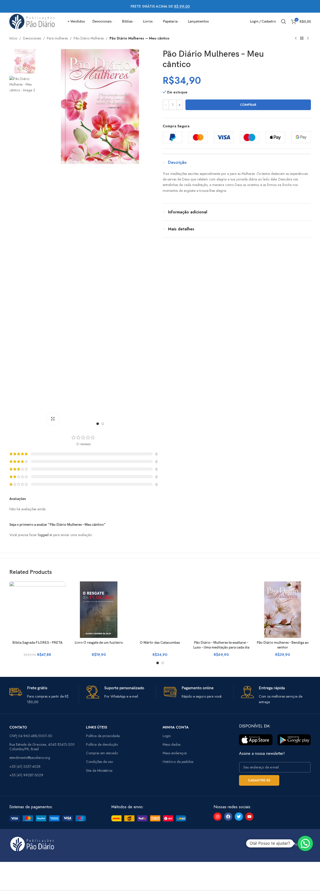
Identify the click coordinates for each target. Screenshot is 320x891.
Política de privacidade (103, 735)
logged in (45, 534)
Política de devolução (102, 744)
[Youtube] (249, 817)
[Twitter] (239, 817)
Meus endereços (175, 753)
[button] (305, 843)
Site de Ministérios (99, 770)
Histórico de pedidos (178, 761)
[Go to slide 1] (97, 423)
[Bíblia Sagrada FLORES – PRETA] (37, 609)
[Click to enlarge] (53, 418)
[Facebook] (228, 817)
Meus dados (171, 744)
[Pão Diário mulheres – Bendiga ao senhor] (282, 609)
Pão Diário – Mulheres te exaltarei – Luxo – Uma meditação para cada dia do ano (221, 647)
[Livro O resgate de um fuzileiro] (99, 609)
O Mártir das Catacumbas (160, 642)
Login (167, 735)
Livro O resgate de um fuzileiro (99, 642)
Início (13, 38)
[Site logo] (32, 21)
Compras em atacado (102, 753)
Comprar (248, 104)
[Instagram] (218, 817)
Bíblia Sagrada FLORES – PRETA (37, 642)
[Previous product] (296, 38)
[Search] (284, 21)
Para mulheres (57, 38)
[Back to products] (302, 38)
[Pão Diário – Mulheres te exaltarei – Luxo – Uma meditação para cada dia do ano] (221, 609)
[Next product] (308, 38)
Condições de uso (99, 761)
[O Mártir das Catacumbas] (160, 609)
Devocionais (32, 38)
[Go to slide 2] (102, 423)
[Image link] (47, 817)
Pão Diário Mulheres (89, 38)
